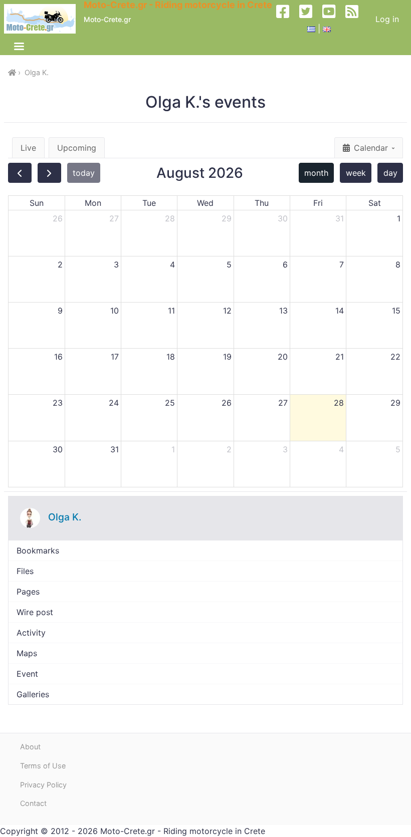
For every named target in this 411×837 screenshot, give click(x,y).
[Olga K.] (30, 518)
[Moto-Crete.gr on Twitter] (309, 19)
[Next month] (49, 173)
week (356, 173)
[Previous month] (20, 173)
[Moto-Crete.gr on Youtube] (332, 19)
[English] (327, 29)
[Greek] (311, 29)
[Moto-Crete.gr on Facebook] (286, 19)
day (390, 173)
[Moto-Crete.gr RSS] (355, 19)
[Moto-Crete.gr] (44, 19)
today (84, 173)
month (316, 173)
